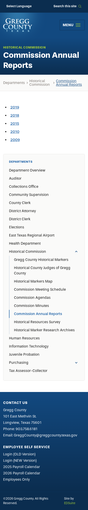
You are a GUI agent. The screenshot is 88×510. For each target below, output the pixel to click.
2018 (14, 115)
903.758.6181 (26, 429)
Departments (14, 83)
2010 (14, 132)
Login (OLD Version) (19, 454)
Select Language (19, 6)
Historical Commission (39, 83)
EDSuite (69, 503)
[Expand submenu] (76, 362)
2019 (14, 107)
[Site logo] (17, 25)
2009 (15, 140)
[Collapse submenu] (76, 251)
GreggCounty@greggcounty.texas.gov (45, 435)
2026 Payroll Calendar (21, 473)
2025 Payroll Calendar (21, 467)
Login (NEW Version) (20, 460)
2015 (14, 123)
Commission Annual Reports (69, 83)
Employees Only (16, 479)
